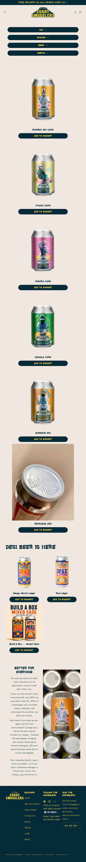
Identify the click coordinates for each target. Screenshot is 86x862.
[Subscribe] (77, 825)
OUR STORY (30, 810)
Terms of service (61, 854)
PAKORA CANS (43, 281)
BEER (41, 45)
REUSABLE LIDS (43, 524)
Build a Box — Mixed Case (24, 644)
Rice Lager (62, 593)
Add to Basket (43, 136)
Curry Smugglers (17, 854)
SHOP (27, 798)
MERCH (41, 53)
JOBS (27, 833)
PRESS (28, 827)
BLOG (27, 822)
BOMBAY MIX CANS (42, 130)
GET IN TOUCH (32, 804)
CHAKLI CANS (42, 205)
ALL (41, 30)
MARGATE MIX (43, 433)
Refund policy (37, 854)
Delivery (28, 854)
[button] (4, 12)
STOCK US (30, 816)
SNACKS (41, 37)
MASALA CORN (43, 357)
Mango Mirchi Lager (24, 593)
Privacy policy (49, 854)
